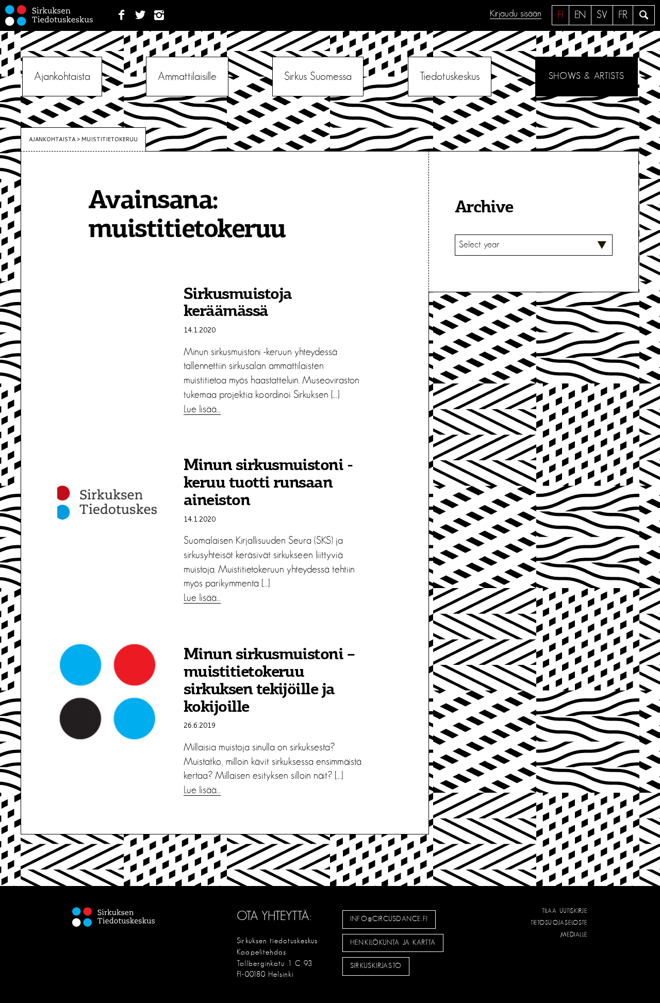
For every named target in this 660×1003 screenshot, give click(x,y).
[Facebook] (121, 15)
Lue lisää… (202, 409)
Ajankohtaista (62, 76)
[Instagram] (160, 15)
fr (623, 15)
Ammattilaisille (187, 76)
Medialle (574, 934)
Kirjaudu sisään (515, 14)
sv (602, 15)
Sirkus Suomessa (318, 76)
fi (560, 15)
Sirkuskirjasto (376, 965)
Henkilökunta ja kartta (393, 942)
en (580, 15)
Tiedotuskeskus (450, 76)
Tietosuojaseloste (559, 923)
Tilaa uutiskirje (565, 911)
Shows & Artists (586, 76)
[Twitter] (140, 15)
